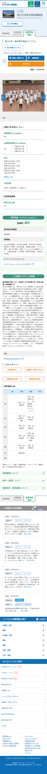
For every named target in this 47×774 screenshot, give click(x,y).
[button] (3, 97)
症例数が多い (6, 690)
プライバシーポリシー (31, 738)
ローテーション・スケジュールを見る (17, 264)
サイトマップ (29, 736)
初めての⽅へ (6, 738)
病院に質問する (18, 58)
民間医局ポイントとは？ (32, 743)
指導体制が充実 (6, 708)
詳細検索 (42, 619)
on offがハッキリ (9, 673)
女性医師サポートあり (11, 667)
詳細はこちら (8, 177)
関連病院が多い (6, 684)
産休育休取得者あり (8, 714)
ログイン (37, 5)
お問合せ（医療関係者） (10, 745)
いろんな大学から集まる (10, 696)
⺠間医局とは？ (7, 736)
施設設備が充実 (6, 720)
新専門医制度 (29, 33)
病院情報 (6, 33)
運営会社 (27, 750)
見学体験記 (14, 24)
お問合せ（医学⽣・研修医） (11, 743)
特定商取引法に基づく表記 (32, 748)
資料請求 (35, 58)
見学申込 (26, 64)
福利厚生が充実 (8, 679)
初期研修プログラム (17, 33)
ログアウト (28, 753)
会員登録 (30, 5)
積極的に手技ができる (9, 702)
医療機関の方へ (7, 741)
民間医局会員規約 (30, 741)
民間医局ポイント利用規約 (32, 745)
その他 (3, 726)
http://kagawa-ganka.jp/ (12, 359)
